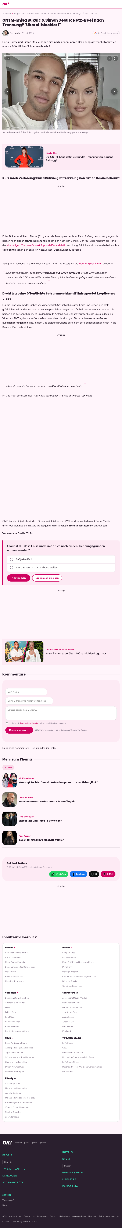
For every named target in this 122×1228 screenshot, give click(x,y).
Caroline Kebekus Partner (16, 1052)
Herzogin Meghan (70, 1071)
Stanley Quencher (13, 1212)
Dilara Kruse (67, 1126)
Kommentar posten (19, 830)
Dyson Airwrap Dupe (14, 1167)
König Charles (68, 1052)
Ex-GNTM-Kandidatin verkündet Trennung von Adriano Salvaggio (79, 258)
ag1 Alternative (12, 1216)
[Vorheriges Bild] (7, 141)
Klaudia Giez (51, 253)
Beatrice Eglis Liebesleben (17, 1098)
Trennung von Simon (90, 364)
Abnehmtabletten (13, 1193)
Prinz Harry (67, 1067)
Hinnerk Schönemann (72, 1107)
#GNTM (8, 867)
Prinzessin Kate (69, 1057)
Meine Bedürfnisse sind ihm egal (20, 1197)
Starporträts (70, 1092)
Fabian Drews (11, 1112)
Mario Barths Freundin (15, 1062)
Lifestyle (10, 1178)
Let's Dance (67, 1143)
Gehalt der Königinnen (72, 1086)
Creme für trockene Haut (16, 1162)
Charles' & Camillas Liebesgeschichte (79, 1076)
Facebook (80, 974)
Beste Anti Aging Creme (16, 1143)
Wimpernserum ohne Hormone (19, 1157)
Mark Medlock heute (14, 1081)
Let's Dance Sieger (70, 1162)
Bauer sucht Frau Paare (72, 1152)
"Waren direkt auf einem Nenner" (60, 749)
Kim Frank (66, 1131)
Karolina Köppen (12, 1121)
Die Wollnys (67, 1171)
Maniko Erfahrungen (14, 1171)
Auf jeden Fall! (24, 659)
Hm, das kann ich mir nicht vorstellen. (37, 667)
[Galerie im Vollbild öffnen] (115, 58)
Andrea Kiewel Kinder (15, 1102)
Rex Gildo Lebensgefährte (17, 1131)
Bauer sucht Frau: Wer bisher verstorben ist (82, 1167)
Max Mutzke (10, 1071)
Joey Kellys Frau (69, 1112)
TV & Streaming (72, 1138)
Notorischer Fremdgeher (16, 1188)
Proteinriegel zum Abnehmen (18, 1202)
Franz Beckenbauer (70, 1102)
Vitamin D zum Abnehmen (17, 1207)
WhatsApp (61, 974)
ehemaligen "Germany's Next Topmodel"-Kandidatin (36, 345)
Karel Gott (9, 1117)
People (17, 13)
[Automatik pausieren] (109, 58)
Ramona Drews (12, 1126)
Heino (8, 1107)
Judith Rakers (68, 1117)
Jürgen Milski (68, 1121)
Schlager (10, 1092)
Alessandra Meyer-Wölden (74, 1098)
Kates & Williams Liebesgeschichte (78, 1062)
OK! (5, 4)
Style (8, 1138)
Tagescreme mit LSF (14, 1152)
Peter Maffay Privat (14, 1076)
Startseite (6, 13)
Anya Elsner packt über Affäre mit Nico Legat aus (76, 753)
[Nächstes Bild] (114, 141)
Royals (66, 1047)
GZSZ (64, 1148)
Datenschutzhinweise (29, 823)
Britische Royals (69, 1081)
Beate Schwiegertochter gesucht (20, 1067)
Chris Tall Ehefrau (13, 1057)
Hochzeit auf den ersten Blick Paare (78, 1157)
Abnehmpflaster (12, 1183)
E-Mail (110, 974)
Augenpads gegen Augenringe (19, 1148)
